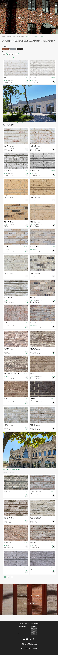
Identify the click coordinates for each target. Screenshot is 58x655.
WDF (4, 54)
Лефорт (32, 398)
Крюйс (6, 196)
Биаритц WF (7, 272)
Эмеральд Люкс (35, 492)
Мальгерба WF (35, 170)
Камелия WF (7, 246)
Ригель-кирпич (29, 5)
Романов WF (34, 77)
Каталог (20, 623)
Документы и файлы (35, 623)
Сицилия (33, 297)
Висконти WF (8, 542)
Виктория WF (34, 246)
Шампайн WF (8, 297)
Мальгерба (7, 170)
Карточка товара (16, 69)
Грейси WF (33, 568)
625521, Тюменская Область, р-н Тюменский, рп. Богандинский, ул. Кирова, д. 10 (29, 644)
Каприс (32, 221)
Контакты (27, 623)
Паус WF (33, 322)
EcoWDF (11, 54)
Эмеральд (7, 492)
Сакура (6, 145)
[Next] (12, 577)
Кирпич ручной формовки (19, 5)
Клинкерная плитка (48, 5)
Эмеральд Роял (9, 517)
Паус (5, 322)
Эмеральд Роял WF (36, 517)
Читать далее (29, 42)
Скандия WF (7, 348)
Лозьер (6, 424)
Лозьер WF (33, 424)
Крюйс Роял (8, 221)
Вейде (32, 373)
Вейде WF (33, 348)
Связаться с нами (29, 603)
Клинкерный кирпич (38, 5)
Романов (7, 77)
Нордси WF (7, 568)
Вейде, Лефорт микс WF (11, 373)
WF (17, 54)
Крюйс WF (33, 196)
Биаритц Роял (35, 272)
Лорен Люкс (34, 145)
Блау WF (33, 542)
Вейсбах (6, 398)
